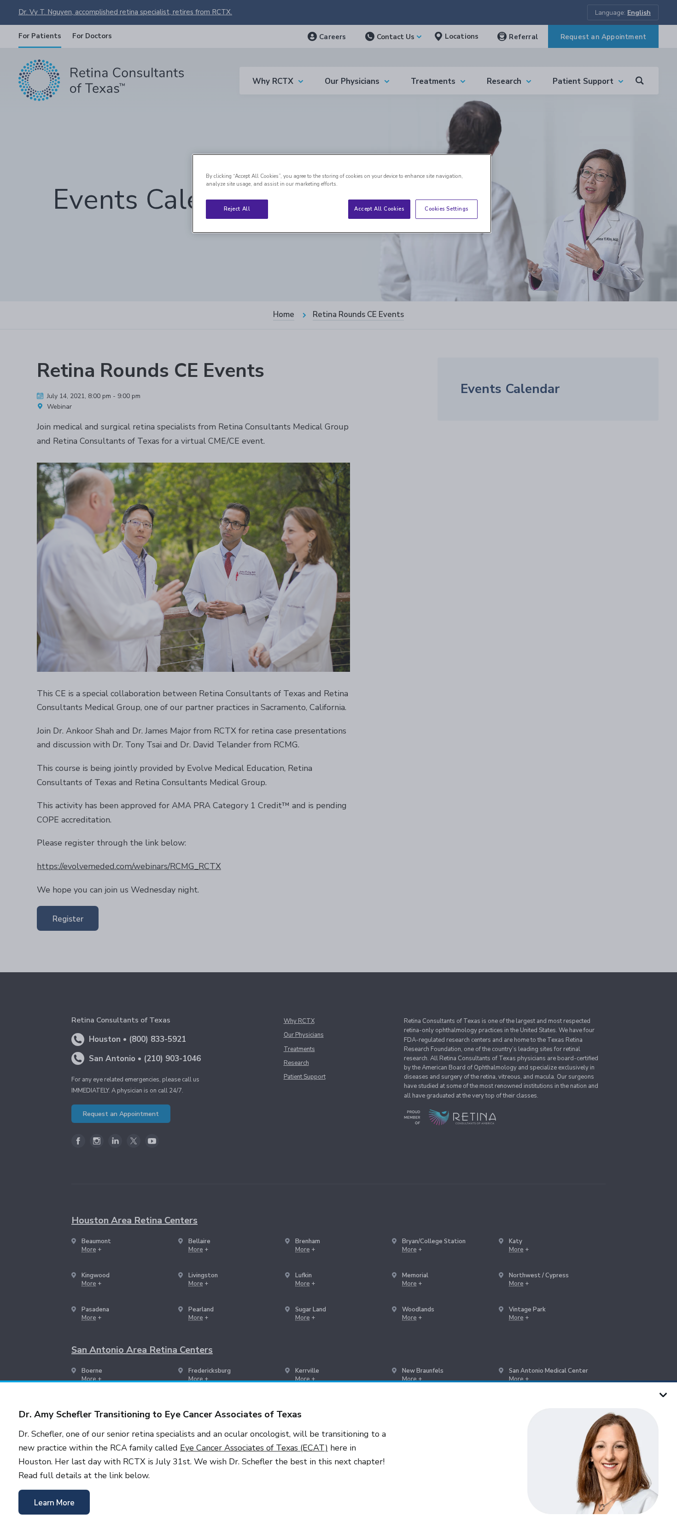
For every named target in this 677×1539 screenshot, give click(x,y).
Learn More (54, 1503)
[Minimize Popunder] (663, 1394)
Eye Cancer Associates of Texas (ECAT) (254, 1447)
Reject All (237, 208)
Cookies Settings (446, 208)
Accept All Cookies (379, 208)
